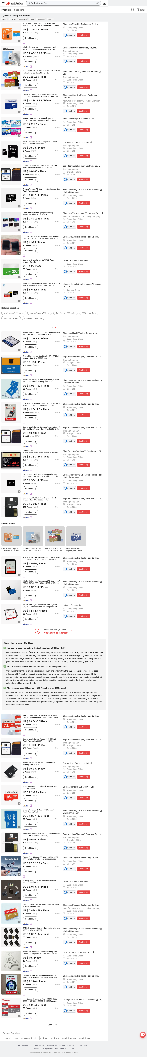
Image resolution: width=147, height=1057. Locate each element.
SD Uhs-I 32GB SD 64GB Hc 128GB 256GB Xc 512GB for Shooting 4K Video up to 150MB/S (41, 558)
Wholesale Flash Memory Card (64, 313)
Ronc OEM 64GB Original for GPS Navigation (41, 787)
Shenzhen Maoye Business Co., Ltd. (78, 118)
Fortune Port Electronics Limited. (77, 142)
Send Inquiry (30, 38)
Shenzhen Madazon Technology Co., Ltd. (81, 905)
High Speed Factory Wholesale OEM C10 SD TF (38, 214)
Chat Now (71, 35)
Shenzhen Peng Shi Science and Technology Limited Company (82, 190)
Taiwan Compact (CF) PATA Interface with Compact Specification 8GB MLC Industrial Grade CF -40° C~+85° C (41, 606)
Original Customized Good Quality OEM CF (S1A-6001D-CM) (41, 357)
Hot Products (23, 1045)
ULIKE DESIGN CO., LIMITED (75, 260)
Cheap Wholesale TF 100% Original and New (41, 190)
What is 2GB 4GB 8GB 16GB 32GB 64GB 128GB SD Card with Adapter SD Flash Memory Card (54, 550)
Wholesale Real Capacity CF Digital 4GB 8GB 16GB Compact (41, 333)
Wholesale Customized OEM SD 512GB (39, 764)
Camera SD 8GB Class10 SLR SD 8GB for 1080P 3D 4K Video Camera (40, 976)
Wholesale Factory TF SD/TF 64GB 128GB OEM (41, 381)
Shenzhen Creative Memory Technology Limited (80, 96)
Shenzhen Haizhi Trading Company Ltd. (80, 333)
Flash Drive (44, 1038)
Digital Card (13, 19)
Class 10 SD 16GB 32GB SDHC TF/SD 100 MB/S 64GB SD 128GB (39, 119)
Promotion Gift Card (23, 313)
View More (53, 1024)
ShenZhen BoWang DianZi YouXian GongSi (82, 451)
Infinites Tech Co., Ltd (72, 605)
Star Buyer (71, 1045)
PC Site (79, 1045)
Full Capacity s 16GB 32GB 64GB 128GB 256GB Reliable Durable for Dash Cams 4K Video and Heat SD (40, 475)
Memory (4, 19)
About (36, 1048)
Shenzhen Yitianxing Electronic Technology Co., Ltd (84, 72)
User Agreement (47, 1048)
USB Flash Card (84, 1038)
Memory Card (23, 19)
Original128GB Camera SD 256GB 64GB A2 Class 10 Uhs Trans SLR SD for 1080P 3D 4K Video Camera (41, 237)
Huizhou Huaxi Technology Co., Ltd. (78, 952)
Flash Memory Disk (85, 313)
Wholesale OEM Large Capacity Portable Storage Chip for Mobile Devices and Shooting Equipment (40, 953)
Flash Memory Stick (11, 1038)
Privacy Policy (60, 1048)
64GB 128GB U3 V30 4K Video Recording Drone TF (41, 905)
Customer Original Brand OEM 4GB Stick (38, 261)
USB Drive (50, 19)
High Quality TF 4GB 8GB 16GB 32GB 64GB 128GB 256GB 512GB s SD (40, 1000)
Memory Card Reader (29, 1038)
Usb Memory (42, 313)
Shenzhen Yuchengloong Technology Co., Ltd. (83, 213)
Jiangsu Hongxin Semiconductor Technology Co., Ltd (82, 285)
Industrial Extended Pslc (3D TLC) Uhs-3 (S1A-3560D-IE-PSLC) (41, 835)
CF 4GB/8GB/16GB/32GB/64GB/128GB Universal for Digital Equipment (40, 452)
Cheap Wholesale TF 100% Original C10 (39, 811)
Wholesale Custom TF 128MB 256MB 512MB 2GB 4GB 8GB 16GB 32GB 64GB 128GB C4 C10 (41, 582)
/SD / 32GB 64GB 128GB (39, 882)
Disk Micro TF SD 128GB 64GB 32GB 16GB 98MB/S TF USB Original (41, 404)
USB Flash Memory (69, 1038)
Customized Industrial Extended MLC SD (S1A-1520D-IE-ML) (40, 166)
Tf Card (32, 19)
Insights (87, 1045)
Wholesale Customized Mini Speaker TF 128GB (40, 143)
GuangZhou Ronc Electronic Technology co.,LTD (84, 999)
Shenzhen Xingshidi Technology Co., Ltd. (81, 24)
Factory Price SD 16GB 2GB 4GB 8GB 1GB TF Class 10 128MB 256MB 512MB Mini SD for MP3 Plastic (40, 858)
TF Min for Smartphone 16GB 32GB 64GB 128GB (41, 929)
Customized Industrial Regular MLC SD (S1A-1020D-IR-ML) (39, 740)
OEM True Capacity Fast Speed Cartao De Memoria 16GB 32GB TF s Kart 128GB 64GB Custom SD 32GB (40, 96)
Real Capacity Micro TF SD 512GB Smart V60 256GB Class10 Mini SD (40, 716)
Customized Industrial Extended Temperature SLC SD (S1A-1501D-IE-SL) (41, 428)
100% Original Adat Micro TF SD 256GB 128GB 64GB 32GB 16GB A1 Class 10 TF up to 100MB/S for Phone (41, 25)
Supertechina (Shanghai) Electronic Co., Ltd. (82, 166)
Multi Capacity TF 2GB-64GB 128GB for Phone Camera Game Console (41, 285)
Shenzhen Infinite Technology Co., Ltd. (80, 47)
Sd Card (7, 313)
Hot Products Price (37, 1045)
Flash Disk (55, 1038)
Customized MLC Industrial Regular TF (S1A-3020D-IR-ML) (39, 499)
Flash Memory (41, 19)
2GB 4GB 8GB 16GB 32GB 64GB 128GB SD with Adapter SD (41, 72)
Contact (71, 1048)
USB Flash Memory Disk (13, 318)
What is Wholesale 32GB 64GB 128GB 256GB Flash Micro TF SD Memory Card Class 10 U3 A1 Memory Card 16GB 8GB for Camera (33, 550)
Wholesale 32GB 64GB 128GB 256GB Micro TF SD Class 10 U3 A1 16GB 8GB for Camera (39, 48)
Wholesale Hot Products (55, 1045)
